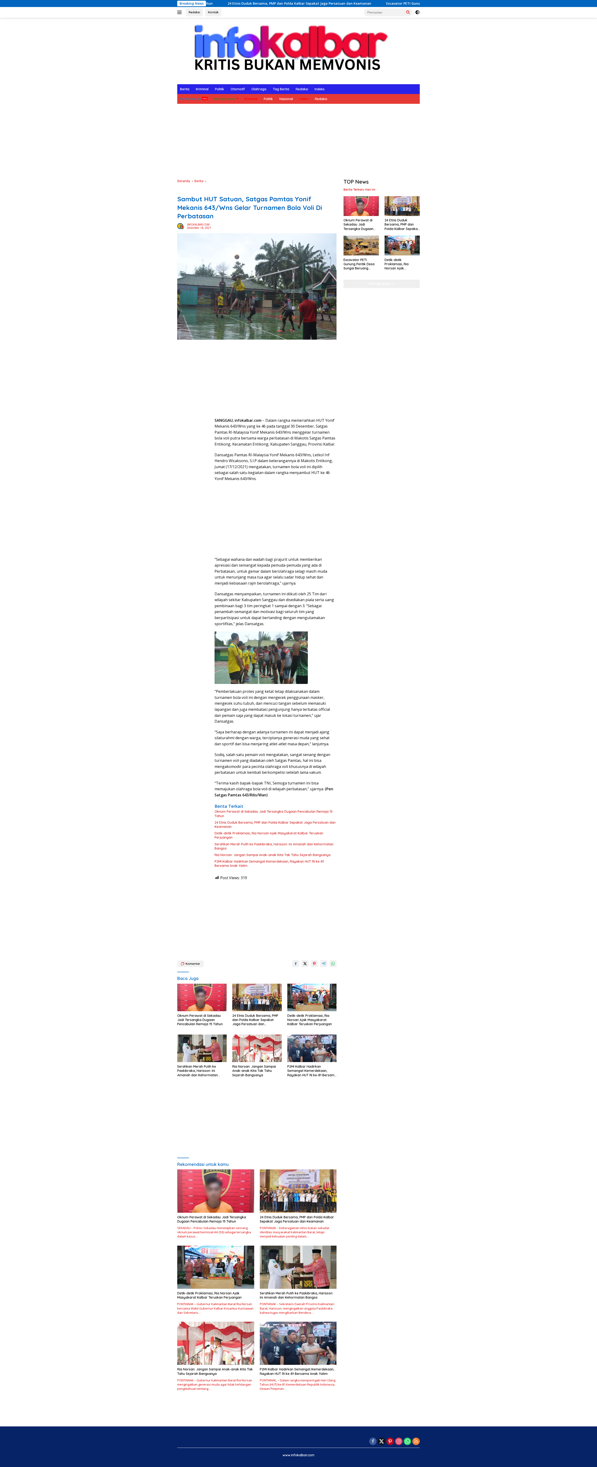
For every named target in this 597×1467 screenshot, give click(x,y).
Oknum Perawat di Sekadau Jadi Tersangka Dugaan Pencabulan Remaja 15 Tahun (274, 813)
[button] (408, 12)
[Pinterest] (390, 1442)
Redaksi (194, 12)
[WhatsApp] (407, 1442)
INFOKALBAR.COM (198, 224)
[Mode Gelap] (417, 12)
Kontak (213, 12)
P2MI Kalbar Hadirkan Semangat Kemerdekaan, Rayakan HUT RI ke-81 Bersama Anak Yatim (269, 863)
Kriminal (202, 89)
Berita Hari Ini (190, 99)
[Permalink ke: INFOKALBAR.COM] (181, 226)
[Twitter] (381, 1442)
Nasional (286, 99)
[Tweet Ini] (305, 963)
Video (303, 99)
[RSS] (416, 1442)
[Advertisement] (298, 141)
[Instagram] (399, 1442)
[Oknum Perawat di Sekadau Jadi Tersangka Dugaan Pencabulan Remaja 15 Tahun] (202, 997)
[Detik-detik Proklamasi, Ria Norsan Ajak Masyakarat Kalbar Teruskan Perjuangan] (312, 997)
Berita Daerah (225, 99)
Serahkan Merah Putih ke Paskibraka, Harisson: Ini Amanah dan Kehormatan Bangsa (274, 846)
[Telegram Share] (323, 963)
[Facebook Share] (295, 963)
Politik (219, 89)
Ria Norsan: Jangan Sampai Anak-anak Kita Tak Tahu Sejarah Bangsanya (272, 855)
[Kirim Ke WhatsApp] (333, 963)
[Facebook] (373, 1442)
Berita (184, 89)
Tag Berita (281, 89)
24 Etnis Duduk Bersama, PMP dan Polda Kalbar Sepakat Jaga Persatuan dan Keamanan (216, 3)
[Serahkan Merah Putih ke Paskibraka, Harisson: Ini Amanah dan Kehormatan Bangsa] (202, 1048)
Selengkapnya (380, 284)
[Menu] (180, 12)
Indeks (320, 89)
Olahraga (258, 89)
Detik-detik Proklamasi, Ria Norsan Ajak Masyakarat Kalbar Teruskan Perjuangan (269, 835)
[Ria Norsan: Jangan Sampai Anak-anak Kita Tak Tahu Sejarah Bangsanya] (257, 1048)
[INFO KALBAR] (286, 50)
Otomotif (238, 89)
